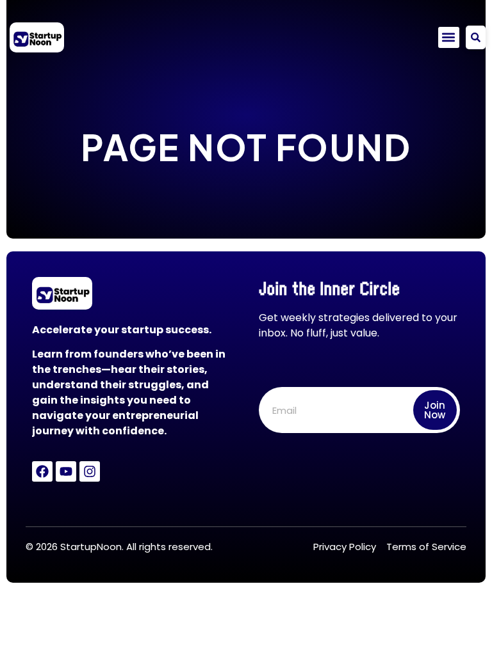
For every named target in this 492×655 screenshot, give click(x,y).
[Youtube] (66, 471)
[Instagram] (89, 471)
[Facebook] (42, 471)
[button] (448, 37)
